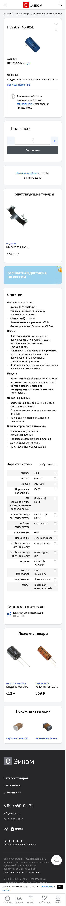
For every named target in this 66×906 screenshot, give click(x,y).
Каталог (8, 13)
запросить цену (24, 104)
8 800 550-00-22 (18, 805)
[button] (32, 45)
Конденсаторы (22, 13)
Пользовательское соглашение (22, 872)
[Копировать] (28, 63)
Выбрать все (46, 464)
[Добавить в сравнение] (56, 30)
